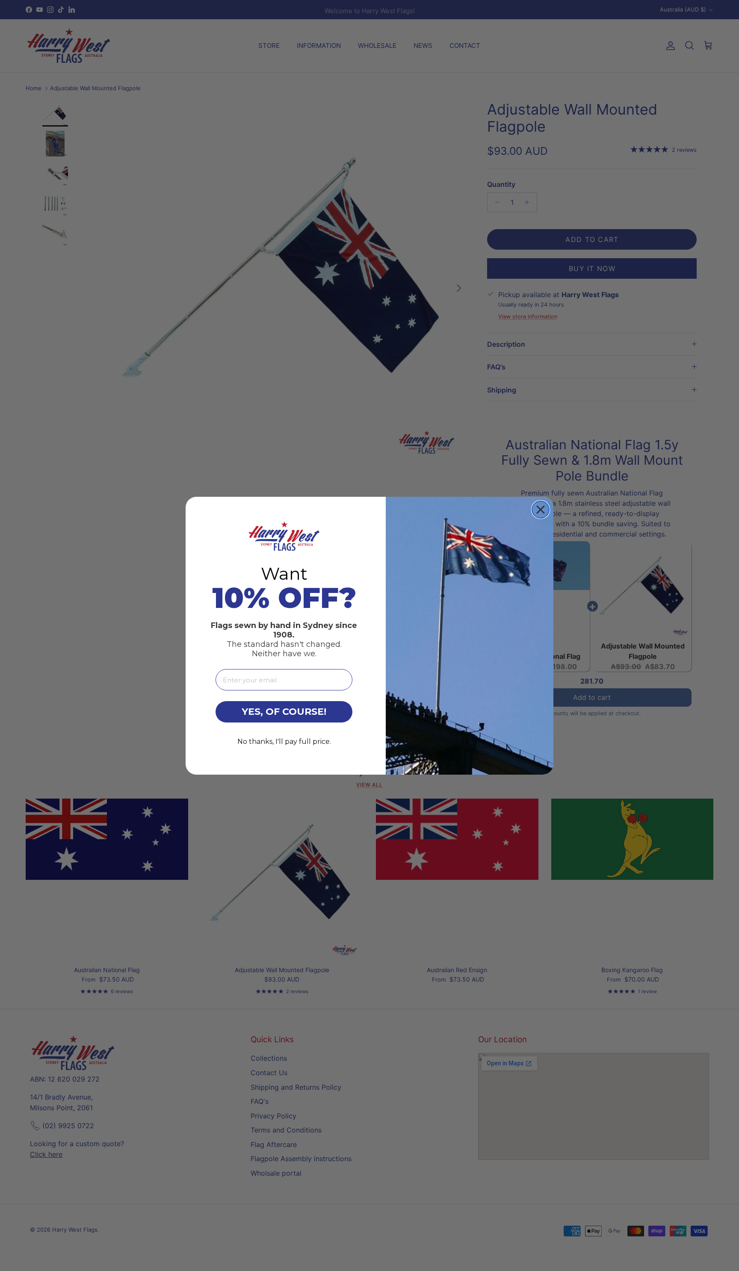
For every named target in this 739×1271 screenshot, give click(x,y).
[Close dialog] (540, 509)
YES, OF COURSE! (284, 711)
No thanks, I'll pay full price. (284, 741)
